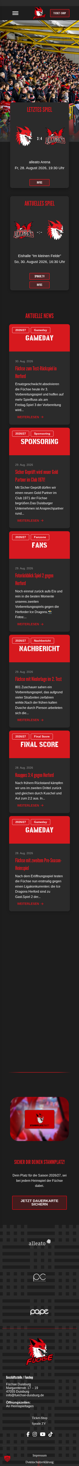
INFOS (39, 182)
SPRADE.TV (40, 276)
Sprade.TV (39, 1423)
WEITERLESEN (28, 417)
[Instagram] (35, 1434)
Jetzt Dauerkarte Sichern (39, 1202)
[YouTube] (42, 1434)
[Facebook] (28, 1434)
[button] (7, 1458)
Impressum (40, 1455)
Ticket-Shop (39, 1418)
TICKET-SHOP (59, 13)
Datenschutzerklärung (39, 1462)
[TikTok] (50, 1434)
